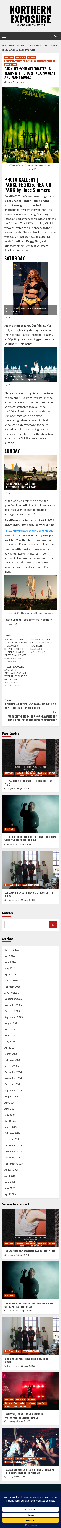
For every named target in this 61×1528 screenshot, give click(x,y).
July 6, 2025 (20, 82)
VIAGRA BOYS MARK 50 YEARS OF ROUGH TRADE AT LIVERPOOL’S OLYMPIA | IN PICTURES (29, 1471)
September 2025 (13, 1017)
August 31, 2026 (23, 788)
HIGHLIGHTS (20, 57)
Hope (9, 82)
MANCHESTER (32, 61)
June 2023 (10, 1182)
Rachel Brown (12, 844)
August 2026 (11, 950)
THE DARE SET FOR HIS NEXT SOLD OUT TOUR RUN (41, 642)
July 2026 (9, 956)
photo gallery (10, 64)
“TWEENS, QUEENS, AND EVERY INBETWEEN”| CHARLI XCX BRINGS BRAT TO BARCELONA (15, 673)
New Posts (43, 61)
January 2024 (11, 1139)
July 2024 (9, 1102)
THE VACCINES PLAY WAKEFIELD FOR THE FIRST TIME (29, 782)
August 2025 (11, 1023)
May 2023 (9, 1188)
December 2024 (13, 1072)
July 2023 (9, 1175)
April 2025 (10, 1047)
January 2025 (11, 1066)
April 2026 (10, 974)
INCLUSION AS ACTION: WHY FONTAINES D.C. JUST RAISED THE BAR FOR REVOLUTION (30, 704)
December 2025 (13, 998)
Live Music (32, 57)
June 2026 (10, 962)
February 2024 (12, 1133)
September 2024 (13, 1090)
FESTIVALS (9, 57)
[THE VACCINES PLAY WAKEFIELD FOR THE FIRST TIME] (30, 758)
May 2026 (9, 968)
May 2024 (9, 1114)
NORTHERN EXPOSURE (30, 14)
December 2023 (13, 1145)
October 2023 (12, 1157)
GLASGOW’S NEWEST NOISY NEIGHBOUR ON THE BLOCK (28, 894)
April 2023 (10, 1194)
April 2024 (10, 1120)
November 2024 (13, 1078)
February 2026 (12, 986)
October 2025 (12, 1011)
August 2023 (11, 1169)
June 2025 (10, 1035)
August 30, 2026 (29, 900)
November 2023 (13, 1151)
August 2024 (11, 1096)
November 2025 (13, 1004)
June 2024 (10, 1108)
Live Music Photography (14, 61)
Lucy (9, 1477)
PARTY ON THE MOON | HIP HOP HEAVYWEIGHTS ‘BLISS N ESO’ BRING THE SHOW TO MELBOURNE (32, 716)
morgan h (11, 788)
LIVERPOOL (41, 1458)
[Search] (56, 36)
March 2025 (11, 1053)
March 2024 (11, 1127)
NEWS (52, 61)
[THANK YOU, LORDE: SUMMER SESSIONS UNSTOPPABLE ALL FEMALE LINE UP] (30, 1391)
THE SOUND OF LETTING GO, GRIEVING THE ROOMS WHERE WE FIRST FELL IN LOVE (30, 838)
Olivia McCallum (13, 900)
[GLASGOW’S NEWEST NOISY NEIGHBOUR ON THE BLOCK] (30, 870)
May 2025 (9, 1041)
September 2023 (13, 1163)
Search (7, 913)
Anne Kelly (11, 1421)
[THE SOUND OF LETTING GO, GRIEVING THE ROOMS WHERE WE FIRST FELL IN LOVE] (30, 814)
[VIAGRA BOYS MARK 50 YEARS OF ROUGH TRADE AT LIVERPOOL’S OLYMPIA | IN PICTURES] (30, 1447)
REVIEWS (52, 773)
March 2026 (11, 980)
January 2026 (11, 992)
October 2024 (12, 1084)
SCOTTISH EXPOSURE (31, 885)
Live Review (30, 773)
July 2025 (9, 1029)
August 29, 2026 (19, 1476)
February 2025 (12, 1059)
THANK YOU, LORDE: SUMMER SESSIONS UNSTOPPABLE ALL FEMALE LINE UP (23, 1415)
